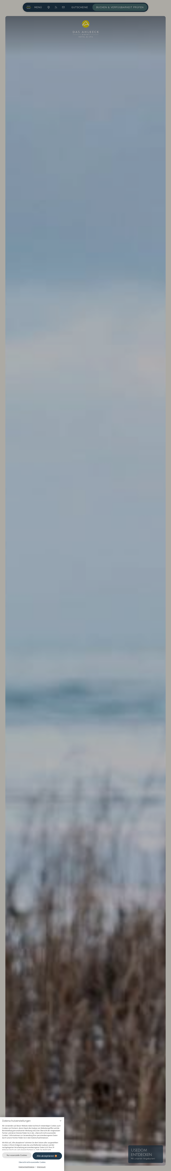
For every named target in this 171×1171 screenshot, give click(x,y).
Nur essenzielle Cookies (17, 1155)
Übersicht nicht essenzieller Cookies (32, 1162)
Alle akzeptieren (45, 1155)
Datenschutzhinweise (26, 1167)
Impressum (41, 1167)
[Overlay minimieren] (60, 1120)
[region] (32, 1137)
